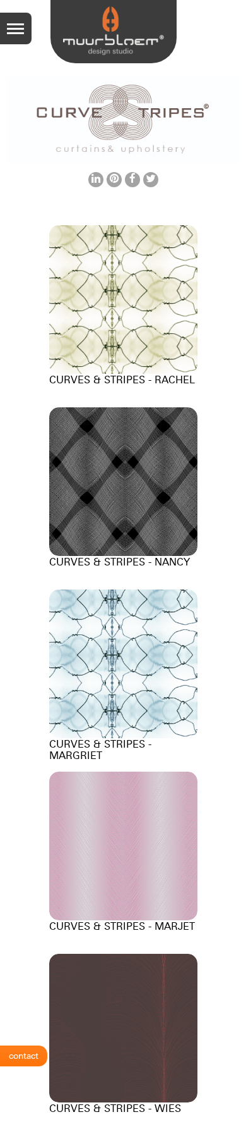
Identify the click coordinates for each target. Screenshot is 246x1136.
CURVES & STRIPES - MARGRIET (100, 749)
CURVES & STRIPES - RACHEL (122, 379)
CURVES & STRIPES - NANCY (119, 561)
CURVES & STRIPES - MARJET (122, 926)
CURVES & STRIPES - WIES (115, 1108)
